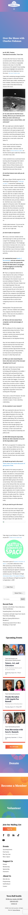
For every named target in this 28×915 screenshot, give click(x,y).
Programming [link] (6, 881)
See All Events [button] (14, 747)
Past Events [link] (6, 852)
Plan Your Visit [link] (6, 854)
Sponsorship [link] (6, 869)
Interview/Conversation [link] (9, 54)
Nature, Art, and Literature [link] (12, 664)
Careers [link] (5, 886)
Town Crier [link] (20, 54)
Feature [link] (12, 52)
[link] (14, 4)
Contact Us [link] (14, 903)
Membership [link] (6, 866)
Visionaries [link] (6, 871)
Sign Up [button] (9, 829)
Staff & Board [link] (6, 884)
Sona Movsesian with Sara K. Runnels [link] (14, 730)
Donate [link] (5, 864)
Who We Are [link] (6, 879)
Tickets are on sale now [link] (15, 537)
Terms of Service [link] (16, 910)
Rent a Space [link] (6, 857)
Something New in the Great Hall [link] (12, 611)
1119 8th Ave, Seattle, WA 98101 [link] (14, 899)
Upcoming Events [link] (7, 849)
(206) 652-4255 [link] (14, 901)
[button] (14, 9)
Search (22, 599)
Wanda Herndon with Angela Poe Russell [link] (12, 699)
